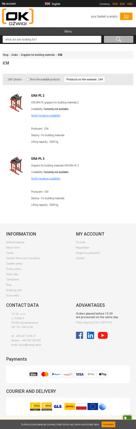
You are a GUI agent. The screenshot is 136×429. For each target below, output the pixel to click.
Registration (82, 247)
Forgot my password (88, 253)
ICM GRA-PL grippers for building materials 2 (55, 102)
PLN (115, 4)
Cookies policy (14, 263)
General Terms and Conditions (23, 258)
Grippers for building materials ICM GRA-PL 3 (55, 165)
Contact (80, 258)
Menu (68, 31)
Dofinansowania (15, 242)
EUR (122, 4)
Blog (8, 284)
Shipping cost (14, 290)
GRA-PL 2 (37, 95)
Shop (5, 55)
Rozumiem (108, 424)
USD (129, 4)
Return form (13, 247)
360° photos (15, 79)
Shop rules (12, 274)
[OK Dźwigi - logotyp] (18, 25)
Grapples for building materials (38, 55)
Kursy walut (12, 295)
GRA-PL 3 (37, 158)
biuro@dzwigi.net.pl (30, 344)
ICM (60, 55)
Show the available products (44, 79)
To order (81, 242)
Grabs (15, 55)
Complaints (12, 279)
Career (10, 253)
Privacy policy (13, 268)
